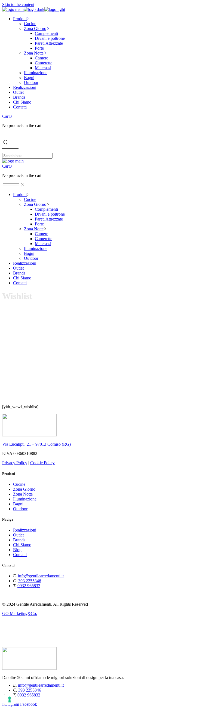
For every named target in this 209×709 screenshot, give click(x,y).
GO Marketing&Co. (19, 613)
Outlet (18, 535)
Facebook (28, 595)
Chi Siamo (22, 544)
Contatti (20, 554)
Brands (19, 540)
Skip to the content (18, 4)
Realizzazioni (24, 530)
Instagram (11, 595)
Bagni (18, 504)
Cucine (19, 484)
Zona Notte (23, 494)
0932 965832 (28, 585)
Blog (17, 549)
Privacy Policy (14, 462)
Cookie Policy (42, 462)
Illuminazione (24, 499)
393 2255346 (29, 580)
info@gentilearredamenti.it (41, 576)
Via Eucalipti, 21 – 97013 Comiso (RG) (36, 444)
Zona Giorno (24, 489)
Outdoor (20, 508)
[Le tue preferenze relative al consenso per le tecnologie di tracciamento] (9, 699)
